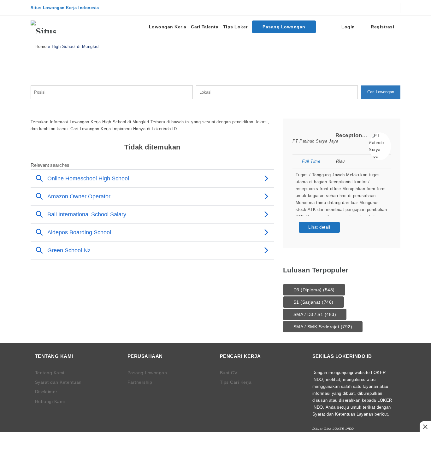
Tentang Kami (49, 372)
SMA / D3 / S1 (314, 314)
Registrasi (381, 26)
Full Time (311, 161)
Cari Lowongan (380, 92)
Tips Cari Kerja (236, 382)
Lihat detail (319, 227)
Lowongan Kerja (167, 26)
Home (40, 46)
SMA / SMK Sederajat (322, 326)
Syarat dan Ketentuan (58, 382)
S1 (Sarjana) (313, 302)
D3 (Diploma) (314, 289)
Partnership (139, 382)
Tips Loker (235, 26)
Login (347, 26)
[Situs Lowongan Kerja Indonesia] (54, 27)
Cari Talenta (204, 26)
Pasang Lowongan (284, 26)
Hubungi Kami (50, 401)
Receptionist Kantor (362, 135)
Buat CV (229, 372)
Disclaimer (46, 391)
